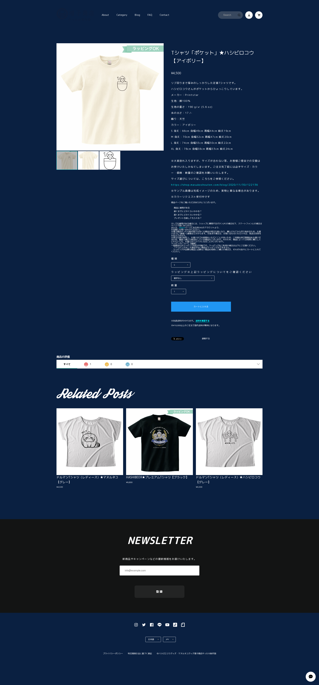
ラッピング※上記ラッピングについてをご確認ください (211, 272)
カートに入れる (201, 306)
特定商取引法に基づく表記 (140, 653)
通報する (206, 339)
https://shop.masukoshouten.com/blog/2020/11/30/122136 (214, 185)
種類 (174, 258)
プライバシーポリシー (113, 653)
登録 (159, 591)
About (105, 15)
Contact (164, 15)
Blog (137, 15)
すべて (66, 364)
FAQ (150, 15)
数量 (174, 285)
